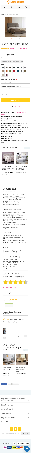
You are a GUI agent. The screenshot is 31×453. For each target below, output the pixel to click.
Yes (25, 336)
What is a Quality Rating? (10, 287)
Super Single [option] (11, 61)
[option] (3, 67)
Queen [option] (17, 61)
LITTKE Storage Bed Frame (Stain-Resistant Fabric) (21, 168)
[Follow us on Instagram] (16, 428)
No (4, 337)
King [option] (22, 61)
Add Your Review (22, 48)
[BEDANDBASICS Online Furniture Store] (15, 2)
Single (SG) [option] (4, 61)
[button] (11, 38)
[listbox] (15, 61)
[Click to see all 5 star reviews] (9, 303)
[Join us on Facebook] (12, 428)
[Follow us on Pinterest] (19, 428)
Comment (5, 336)
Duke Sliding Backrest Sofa (7, 368)
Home (2, 14)
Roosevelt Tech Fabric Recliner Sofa (20, 369)
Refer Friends (16, 384)
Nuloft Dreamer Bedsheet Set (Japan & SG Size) (8, 168)
